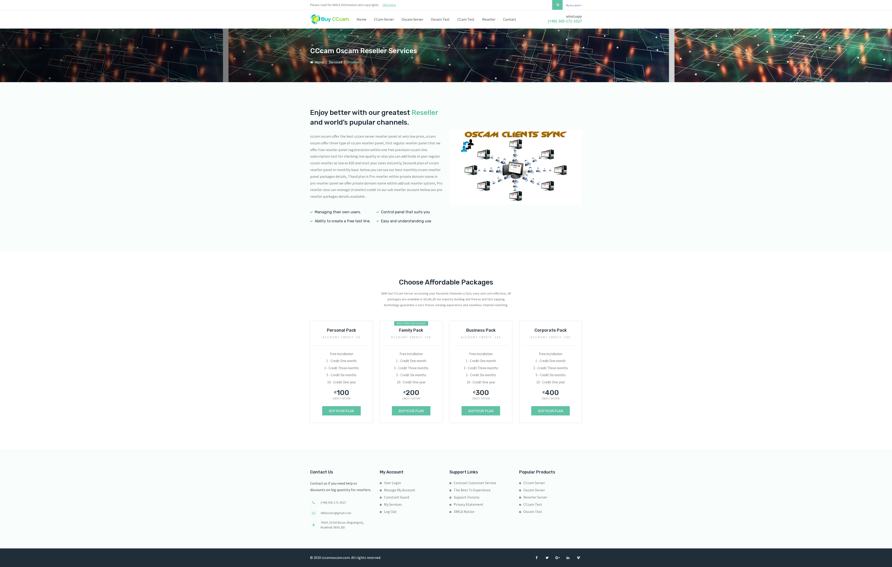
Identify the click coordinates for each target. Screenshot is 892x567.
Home (361, 19)
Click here (389, 5)
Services (335, 62)
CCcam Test (532, 504)
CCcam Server (534, 482)
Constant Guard (396, 497)
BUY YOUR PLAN (341, 410)
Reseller (488, 19)
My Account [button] (573, 5)
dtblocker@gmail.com (336, 513)
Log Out (390, 511)
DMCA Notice (464, 511)
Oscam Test (440, 19)
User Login (392, 482)
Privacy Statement (468, 504)
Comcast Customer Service (475, 482)
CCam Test (466, 19)
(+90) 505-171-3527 (565, 21)
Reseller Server (535, 497)
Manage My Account (399, 490)
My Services (393, 504)
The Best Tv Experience (472, 490)
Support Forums (466, 497)
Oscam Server (412, 19)
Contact (509, 19)
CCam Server (384, 19)
